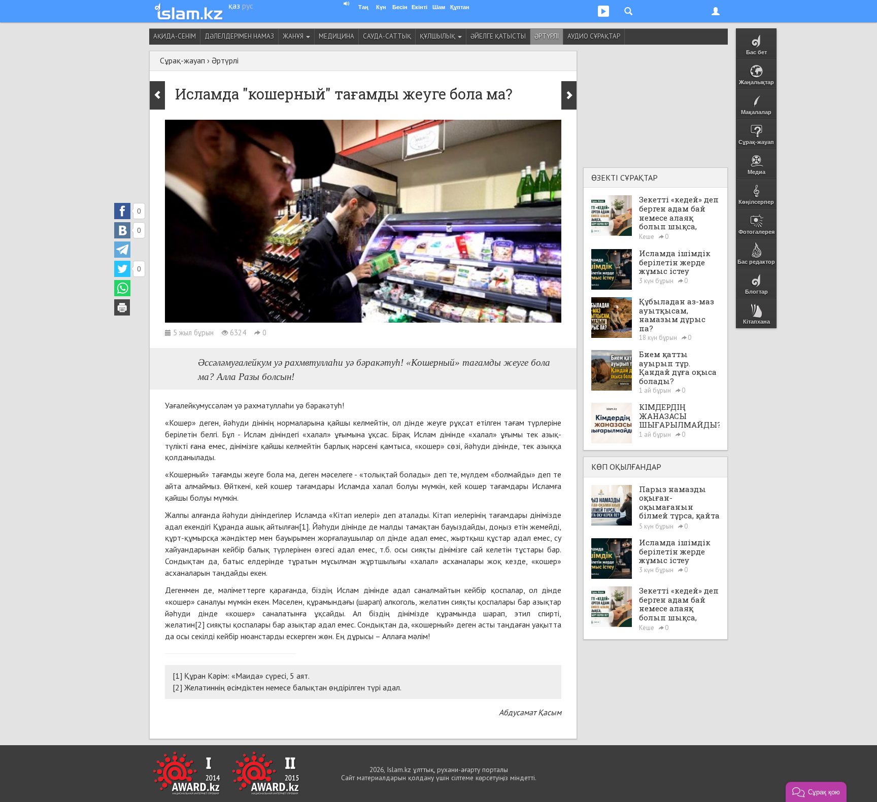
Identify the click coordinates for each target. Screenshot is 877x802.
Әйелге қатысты (498, 36)
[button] (816, 792)
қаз (234, 6)
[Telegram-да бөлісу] (122, 249)
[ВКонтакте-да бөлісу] (122, 230)
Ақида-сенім (174, 36)
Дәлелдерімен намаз (239, 36)
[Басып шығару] (122, 307)
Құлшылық (438, 36)
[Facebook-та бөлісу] (122, 211)
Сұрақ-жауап (182, 60)
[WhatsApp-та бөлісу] (122, 288)
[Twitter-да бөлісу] (122, 269)
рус (247, 6)
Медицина (336, 36)
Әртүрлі (546, 36)
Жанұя (294, 36)
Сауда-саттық (387, 36)
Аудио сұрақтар (593, 36)
